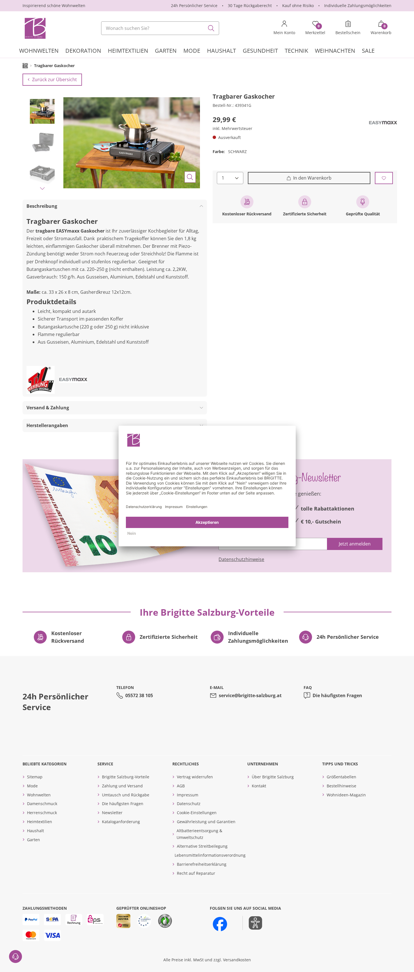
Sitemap (35, 776)
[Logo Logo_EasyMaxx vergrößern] (383, 123)
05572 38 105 (139, 695)
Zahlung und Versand (122, 785)
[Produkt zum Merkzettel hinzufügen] (384, 178)
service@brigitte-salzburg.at (250, 695)
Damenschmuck (42, 803)
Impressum (187, 795)
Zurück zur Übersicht (54, 79)
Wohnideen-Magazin (346, 795)
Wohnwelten (39, 795)
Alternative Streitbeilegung (202, 846)
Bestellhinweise (341, 785)
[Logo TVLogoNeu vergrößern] (40, 380)
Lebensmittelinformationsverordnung (210, 855)
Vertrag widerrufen (195, 776)
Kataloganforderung (121, 821)
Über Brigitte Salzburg (273, 776)
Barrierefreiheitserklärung (201, 864)
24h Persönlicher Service (194, 5)
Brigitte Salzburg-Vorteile (125, 776)
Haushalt (35, 830)
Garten (33, 839)
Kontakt (259, 785)
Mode (32, 785)
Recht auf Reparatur (196, 873)
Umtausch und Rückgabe (125, 795)
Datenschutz (189, 803)
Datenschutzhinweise (241, 559)
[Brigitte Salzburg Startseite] (35, 28)
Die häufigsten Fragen (337, 695)
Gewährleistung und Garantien (206, 821)
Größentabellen (341, 776)
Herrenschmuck (42, 812)
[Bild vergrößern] (190, 177)
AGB (181, 785)
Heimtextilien (39, 821)
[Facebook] (220, 924)
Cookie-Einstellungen (197, 812)
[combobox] (160, 28)
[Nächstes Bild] (42, 188)
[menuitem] (39, 51)
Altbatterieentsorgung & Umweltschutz (199, 834)
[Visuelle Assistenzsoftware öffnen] (252, 923)
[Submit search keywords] (211, 28)
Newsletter (112, 812)
